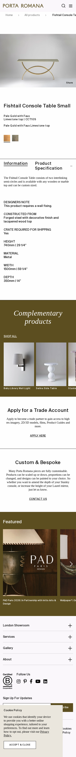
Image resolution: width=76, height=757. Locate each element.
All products (32, 15)
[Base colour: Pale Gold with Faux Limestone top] (7, 138)
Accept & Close (19, 745)
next (71, 564)
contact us (38, 499)
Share (69, 83)
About (7, 659)
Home (9, 15)
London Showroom (16, 625)
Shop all (10, 336)
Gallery (8, 648)
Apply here (38, 436)
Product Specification (48, 166)
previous (4, 564)
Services (9, 636)
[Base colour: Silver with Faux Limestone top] (15, 138)
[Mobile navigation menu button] (71, 6)
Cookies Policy (66, 730)
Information (16, 164)
